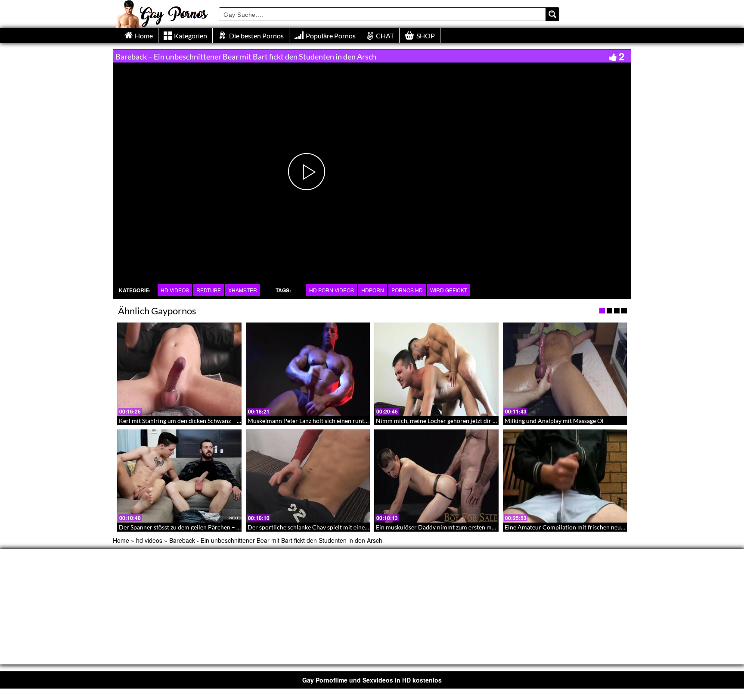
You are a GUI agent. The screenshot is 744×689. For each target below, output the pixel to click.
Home (121, 540)
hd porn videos (331, 290)
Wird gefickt (448, 290)
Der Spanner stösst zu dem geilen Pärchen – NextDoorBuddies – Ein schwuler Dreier (231, 527)
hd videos (175, 290)
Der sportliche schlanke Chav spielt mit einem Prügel (318, 527)
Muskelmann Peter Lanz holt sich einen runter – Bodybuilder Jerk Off (340, 420)
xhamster (242, 290)
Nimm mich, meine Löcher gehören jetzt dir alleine (443, 420)
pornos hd (407, 290)
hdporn (372, 290)
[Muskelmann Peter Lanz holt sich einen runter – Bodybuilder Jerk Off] (308, 369)
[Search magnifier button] (552, 14)
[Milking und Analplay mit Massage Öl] (565, 369)
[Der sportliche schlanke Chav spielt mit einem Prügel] (308, 476)
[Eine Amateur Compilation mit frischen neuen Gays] (565, 476)
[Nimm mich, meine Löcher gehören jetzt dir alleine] (436, 369)
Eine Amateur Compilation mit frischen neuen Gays (573, 527)
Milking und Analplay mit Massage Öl (554, 420)
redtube (208, 290)
